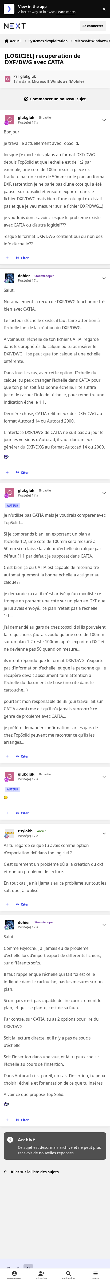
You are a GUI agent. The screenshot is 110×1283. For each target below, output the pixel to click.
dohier (24, 275)
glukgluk (28, 76)
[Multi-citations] (7, 258)
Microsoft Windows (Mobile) (58, 81)
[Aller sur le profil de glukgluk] (7, 79)
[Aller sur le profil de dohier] (9, 278)
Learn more (10, 9)
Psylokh (25, 831)
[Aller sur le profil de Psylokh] (9, 833)
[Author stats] (104, 120)
